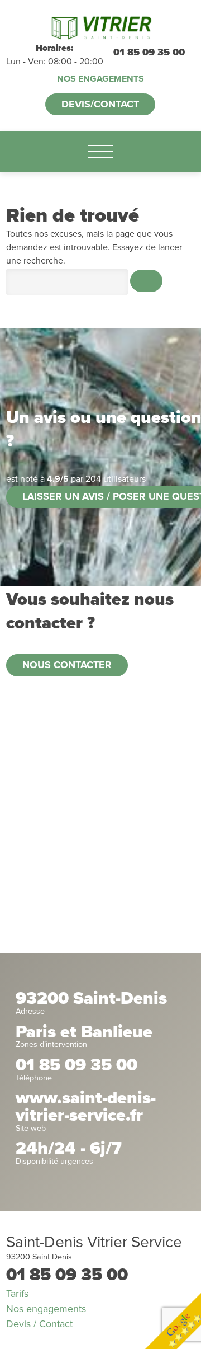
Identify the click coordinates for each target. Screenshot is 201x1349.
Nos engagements (100, 78)
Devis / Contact (39, 1324)
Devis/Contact (100, 104)
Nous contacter (67, 665)
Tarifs (17, 1293)
